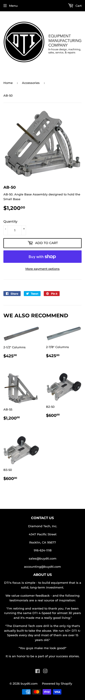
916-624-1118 (42, 550)
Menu (13, 5)
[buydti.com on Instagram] (45, 672)
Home (8, 83)
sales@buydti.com (42, 558)
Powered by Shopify (57, 683)
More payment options (42, 269)
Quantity (10, 221)
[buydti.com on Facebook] (37, 672)
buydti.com (29, 683)
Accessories (31, 83)
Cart (78, 5)
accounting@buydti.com (42, 566)
